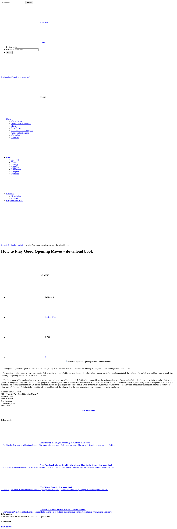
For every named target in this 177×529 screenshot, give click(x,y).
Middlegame (16, 169)
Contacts (15, 198)
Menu (8, 119)
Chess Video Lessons (20, 133)
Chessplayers (16, 135)
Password (10, 50)
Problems (15, 174)
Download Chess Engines (22, 130)
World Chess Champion (21, 123)
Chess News (16, 121)
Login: (9, 47)
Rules (13, 126)
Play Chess (15, 128)
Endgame (15, 171)
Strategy (14, 164)
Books (9, 157)
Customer (10, 194)
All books (15, 160)
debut (54, 317)
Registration (6, 77)
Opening (15, 167)
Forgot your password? (20, 77)
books (47, 317)
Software (15, 137)
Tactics (14, 162)
